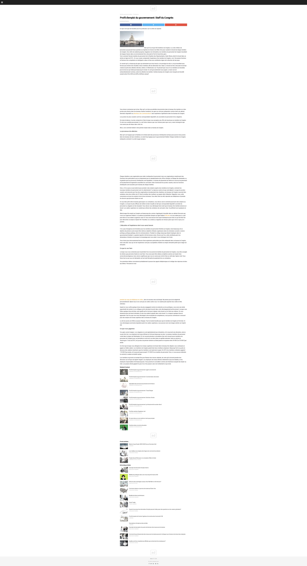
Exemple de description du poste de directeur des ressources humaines (147, 527)
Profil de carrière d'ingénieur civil (137, 411)
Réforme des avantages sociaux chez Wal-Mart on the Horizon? (145, 481)
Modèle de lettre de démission (136, 495)
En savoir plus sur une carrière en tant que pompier (142, 418)
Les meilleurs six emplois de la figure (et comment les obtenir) (144, 451)
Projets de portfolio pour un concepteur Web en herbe (142, 458)
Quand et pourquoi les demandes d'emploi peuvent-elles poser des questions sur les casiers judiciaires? (155, 509)
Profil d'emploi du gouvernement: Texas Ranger (141, 390)
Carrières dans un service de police (138, 425)
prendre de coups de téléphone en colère (131, 299)
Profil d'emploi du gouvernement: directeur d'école (141, 397)
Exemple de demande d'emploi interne (139, 467)
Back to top (153, 558)
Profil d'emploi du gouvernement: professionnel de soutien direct (145, 404)
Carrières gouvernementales (126, 14)
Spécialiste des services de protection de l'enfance (142, 383)
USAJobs (167, 215)
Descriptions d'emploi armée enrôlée (138, 523)
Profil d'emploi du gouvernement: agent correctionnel (142, 369)
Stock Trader (132, 502)
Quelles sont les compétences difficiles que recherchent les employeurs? (147, 541)
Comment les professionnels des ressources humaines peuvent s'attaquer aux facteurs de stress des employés (157, 534)
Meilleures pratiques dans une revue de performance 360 (143, 474)
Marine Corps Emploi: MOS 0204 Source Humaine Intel (142, 444)
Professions (136, 14)
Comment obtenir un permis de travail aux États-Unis (142, 488)
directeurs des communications (142, 113)
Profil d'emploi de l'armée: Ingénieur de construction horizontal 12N (146, 516)
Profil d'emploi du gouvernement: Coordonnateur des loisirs (144, 376)
